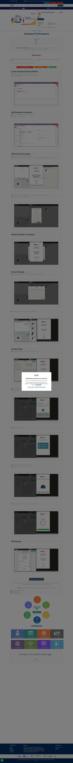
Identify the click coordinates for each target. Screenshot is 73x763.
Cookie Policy (38, 384)
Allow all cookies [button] (31, 387)
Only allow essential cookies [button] (40, 387)
